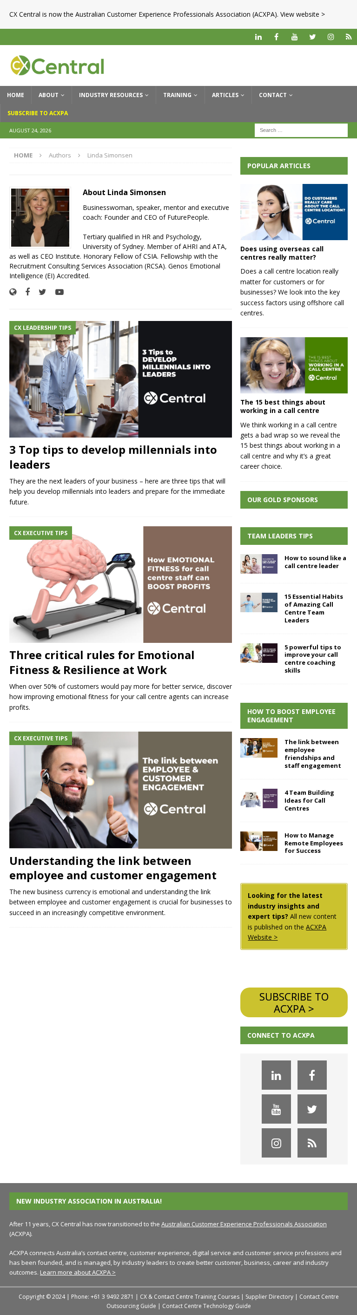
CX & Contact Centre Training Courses (189, 1297)
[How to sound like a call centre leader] (259, 564)
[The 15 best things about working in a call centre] (293, 365)
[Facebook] (276, 37)
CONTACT (273, 95)
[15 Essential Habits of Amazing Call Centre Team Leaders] (259, 602)
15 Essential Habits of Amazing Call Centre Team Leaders (313, 608)
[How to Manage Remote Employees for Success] (259, 841)
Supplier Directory (269, 1297)
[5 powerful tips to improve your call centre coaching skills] (259, 653)
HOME (15, 95)
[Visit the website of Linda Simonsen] (12, 292)
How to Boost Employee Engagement (291, 715)
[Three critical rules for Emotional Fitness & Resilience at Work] (120, 584)
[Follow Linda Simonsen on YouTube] (56, 292)
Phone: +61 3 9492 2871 (102, 1297)
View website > (302, 14)
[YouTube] (294, 37)
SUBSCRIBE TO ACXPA (37, 113)
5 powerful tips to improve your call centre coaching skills (312, 659)
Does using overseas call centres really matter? (282, 253)
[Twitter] (312, 37)
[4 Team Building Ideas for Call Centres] (259, 798)
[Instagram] (331, 37)
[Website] (349, 37)
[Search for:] (301, 129)
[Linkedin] (258, 37)
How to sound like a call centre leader (315, 562)
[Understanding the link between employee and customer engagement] (120, 790)
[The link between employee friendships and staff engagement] (259, 748)
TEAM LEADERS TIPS (280, 535)
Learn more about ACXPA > (78, 1272)
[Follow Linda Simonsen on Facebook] (24, 292)
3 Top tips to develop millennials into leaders (113, 456)
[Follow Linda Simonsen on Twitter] (39, 292)
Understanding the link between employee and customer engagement (113, 868)
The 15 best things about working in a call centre (282, 406)
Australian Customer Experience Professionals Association (244, 1224)
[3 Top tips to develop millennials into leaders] (120, 379)
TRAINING (177, 95)
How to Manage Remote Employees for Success (313, 843)
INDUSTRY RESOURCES (111, 95)
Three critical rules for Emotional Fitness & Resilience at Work (102, 662)
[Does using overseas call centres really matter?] (293, 212)
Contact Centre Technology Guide (206, 1306)
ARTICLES (225, 95)
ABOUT (49, 95)
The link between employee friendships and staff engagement (312, 754)
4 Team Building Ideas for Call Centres (309, 800)
